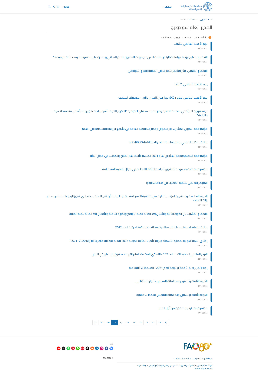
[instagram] (101, 348)
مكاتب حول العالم (183, 359)
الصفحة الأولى (206, 19)
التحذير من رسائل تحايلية (168, 365)
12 (153, 322)
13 (146, 322)
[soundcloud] (92, 348)
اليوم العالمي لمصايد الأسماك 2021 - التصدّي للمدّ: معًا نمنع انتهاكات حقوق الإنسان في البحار (150, 254)
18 (114, 322)
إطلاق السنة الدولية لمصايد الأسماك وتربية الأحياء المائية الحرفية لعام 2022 (161, 227)
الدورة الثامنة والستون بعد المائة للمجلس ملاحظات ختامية (172, 294)
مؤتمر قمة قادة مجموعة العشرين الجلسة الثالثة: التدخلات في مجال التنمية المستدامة (155, 169)
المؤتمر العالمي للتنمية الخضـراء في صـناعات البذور (177, 182)
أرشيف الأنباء (199, 37)
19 (108, 322)
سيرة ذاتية (166, 37)
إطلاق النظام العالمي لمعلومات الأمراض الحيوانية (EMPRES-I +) (168, 142)
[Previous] (166, 322)
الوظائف (208, 365)
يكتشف (168, 6)
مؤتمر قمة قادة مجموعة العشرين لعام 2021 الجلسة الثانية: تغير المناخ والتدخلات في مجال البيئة (149, 155)
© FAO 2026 (108, 358)
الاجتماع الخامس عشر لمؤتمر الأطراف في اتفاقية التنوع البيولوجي (168, 70)
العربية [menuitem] (66, 6)
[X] (63, 348)
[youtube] (58, 348)
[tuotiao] (82, 348)
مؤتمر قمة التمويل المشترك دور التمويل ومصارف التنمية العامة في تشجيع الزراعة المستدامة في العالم (145, 128)
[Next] (95, 322)
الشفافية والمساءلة (203, 369)
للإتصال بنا (199, 365)
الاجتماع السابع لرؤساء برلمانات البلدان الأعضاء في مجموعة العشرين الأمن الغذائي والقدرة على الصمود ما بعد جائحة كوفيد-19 (130, 57)
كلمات (192, 19)
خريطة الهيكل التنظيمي (202, 359)
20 (101, 322)
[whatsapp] (68, 348)
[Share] (52, 7)
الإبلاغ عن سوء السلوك (147, 365)
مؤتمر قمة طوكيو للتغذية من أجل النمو (183, 308)
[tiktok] (87, 348)
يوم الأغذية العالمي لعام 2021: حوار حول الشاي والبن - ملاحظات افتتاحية (163, 97)
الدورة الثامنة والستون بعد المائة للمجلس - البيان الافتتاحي (172, 281)
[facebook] (106, 348)
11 (159, 322)
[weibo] (73, 348)
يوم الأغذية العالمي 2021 (192, 84)
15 (134, 322)
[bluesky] (111, 348)
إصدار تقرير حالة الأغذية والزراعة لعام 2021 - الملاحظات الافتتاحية (168, 267)
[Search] (48, 7)
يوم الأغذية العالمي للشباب (191, 43)
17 (121, 322)
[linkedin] (97, 348)
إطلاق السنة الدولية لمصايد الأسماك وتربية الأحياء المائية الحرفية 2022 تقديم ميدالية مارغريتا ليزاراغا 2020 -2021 (139, 240)
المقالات (186, 37)
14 (140, 322)
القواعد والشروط (187, 365)
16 (127, 322)
